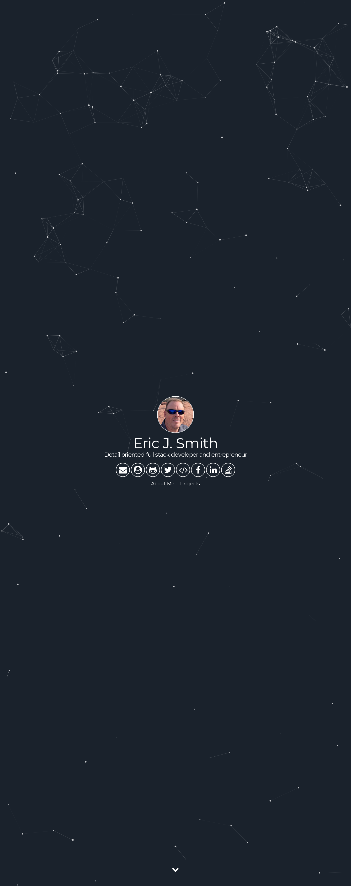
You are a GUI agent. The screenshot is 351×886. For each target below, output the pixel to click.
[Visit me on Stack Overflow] (228, 469)
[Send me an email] (122, 469)
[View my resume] (137, 469)
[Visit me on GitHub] (152, 469)
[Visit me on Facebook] (198, 469)
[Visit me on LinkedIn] (213, 469)
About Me (162, 484)
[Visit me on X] (168, 469)
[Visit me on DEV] (183, 469)
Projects (190, 484)
